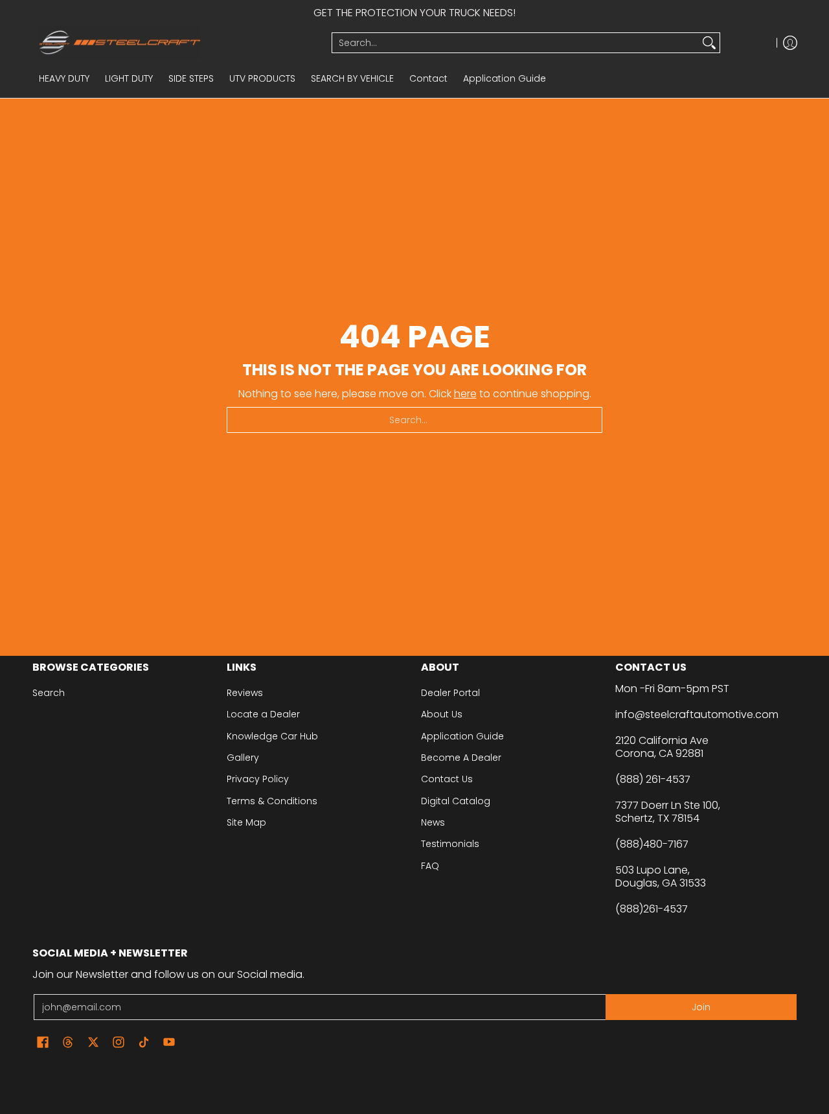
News (433, 822)
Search (48, 692)
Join (701, 1007)
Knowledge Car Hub (272, 736)
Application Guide (462, 736)
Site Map (246, 822)
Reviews (245, 692)
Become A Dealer (461, 757)
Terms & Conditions (272, 801)
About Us (441, 714)
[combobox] (515, 42)
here (465, 393)
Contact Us (447, 778)
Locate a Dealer (263, 714)
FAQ (430, 865)
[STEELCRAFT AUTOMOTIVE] (177, 42)
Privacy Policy (258, 778)
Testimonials (450, 843)
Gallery (243, 757)
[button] (43, 1042)
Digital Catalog (455, 801)
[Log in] (790, 42)
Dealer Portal (450, 692)
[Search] (709, 42)
